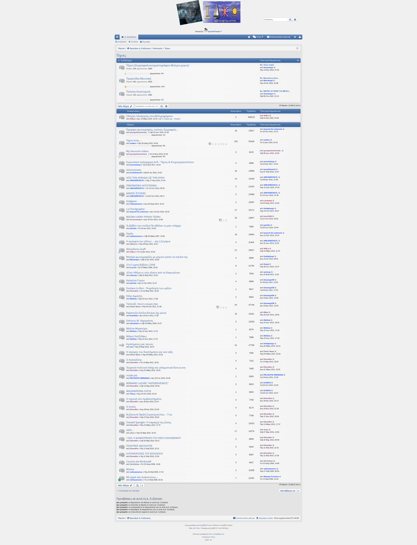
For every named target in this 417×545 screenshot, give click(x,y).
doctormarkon (136, 220)
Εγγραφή (146, 42)
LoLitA (133, 267)
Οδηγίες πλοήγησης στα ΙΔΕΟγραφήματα (149, 116)
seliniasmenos (136, 204)
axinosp (133, 275)
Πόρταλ (121, 48)
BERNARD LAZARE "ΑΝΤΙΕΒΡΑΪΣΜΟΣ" (147, 383)
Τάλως (133, 394)
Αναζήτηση (122, 42)
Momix (130, 469)
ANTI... (130, 430)
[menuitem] (249, 37)
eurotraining (135, 165)
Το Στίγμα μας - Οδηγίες (171, 119)
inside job (131, 375)
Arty (198, 528)
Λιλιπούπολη (133, 169)
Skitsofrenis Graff (136, 249)
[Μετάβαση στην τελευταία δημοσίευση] (270, 115)
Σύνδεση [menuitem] (295, 37)
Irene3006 (268, 216)
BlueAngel (268, 80)
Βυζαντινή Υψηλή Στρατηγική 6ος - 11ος (149, 414)
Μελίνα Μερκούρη (136, 328)
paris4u (133, 228)
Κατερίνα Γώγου (135, 280)
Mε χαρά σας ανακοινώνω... (142, 477)
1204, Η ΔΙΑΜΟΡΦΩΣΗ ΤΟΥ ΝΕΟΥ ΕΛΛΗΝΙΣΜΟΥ (153, 438)
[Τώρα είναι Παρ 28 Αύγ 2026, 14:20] (297, 48)
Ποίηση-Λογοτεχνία (138, 91)
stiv (131, 347)
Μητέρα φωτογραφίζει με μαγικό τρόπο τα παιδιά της (157, 256)
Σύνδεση (134, 42)
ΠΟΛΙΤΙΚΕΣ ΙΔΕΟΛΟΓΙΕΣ (139, 445)
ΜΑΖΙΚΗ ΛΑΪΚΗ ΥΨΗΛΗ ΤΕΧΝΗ (143, 216)
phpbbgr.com (219, 534)
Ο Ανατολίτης (134, 359)
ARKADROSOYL (137, 180)
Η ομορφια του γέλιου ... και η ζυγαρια (148, 241)
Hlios (266, 312)
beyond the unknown (273, 129)
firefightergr (269, 208)
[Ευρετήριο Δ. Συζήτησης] (208, 13)
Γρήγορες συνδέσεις (118, 37)
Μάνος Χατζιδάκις (136, 336)
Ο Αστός (131, 406)
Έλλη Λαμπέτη (134, 296)
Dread (266, 264)
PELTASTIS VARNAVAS (139, 378)
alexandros (134, 323)
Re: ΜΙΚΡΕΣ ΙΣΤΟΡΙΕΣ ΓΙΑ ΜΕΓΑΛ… (275, 91)
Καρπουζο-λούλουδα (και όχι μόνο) (146, 312)
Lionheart (268, 201)
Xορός (129, 233)
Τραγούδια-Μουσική (138, 78)
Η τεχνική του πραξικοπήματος (144, 398)
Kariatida (134, 316)
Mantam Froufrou (271, 477)
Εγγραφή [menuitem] (300, 37)
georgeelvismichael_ (139, 132)
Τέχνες (121, 55)
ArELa (132, 119)
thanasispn (268, 67)
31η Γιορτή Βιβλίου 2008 (140, 264)
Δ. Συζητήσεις (130, 37)
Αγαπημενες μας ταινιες (139, 344)
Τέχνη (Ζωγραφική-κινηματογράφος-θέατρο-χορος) (157, 65)
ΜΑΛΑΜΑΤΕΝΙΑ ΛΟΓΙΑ (138, 391)
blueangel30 (269, 280)
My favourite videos (137, 151)
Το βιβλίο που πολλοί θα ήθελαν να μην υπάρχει (153, 225)
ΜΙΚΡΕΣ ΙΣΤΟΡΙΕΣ (136, 193)
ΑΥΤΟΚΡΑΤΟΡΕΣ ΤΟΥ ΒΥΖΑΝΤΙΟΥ (144, 453)
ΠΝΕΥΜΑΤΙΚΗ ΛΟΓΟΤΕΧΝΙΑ (141, 185)
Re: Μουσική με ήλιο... (269, 78)
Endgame (131, 201)
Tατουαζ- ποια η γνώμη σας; (142, 303)
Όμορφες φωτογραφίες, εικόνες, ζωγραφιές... (152, 129)
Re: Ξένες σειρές (267, 65)
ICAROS (267, 383)
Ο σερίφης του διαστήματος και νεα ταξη (149, 352)
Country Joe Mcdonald (138, 461)
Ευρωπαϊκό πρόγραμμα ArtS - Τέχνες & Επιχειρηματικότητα (160, 162)
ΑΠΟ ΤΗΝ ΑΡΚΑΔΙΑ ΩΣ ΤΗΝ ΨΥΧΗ (145, 177)
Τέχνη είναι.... (134, 140)
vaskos (133, 143)
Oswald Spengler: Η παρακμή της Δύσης (148, 422)
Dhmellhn (134, 291)
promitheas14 (136, 173)
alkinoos (133, 244)
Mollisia (133, 299)
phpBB (203, 525)
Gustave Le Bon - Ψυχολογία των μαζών (149, 288)
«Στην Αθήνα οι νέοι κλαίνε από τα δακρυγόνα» (153, 272)
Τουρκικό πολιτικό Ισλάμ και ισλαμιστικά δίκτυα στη (156, 367)
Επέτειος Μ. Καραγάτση (139, 320)
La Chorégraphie (135, 209)
